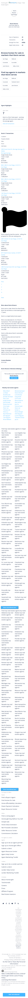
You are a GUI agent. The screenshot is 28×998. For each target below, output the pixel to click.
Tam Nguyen (6, 417)
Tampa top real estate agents (6, 518)
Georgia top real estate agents (7, 649)
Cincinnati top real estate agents (6, 571)
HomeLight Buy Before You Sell (12, 819)
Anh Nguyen (6, 415)
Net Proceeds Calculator (9, 828)
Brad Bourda (6, 395)
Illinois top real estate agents (20, 654)
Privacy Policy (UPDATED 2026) (14, 960)
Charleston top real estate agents (20, 571)
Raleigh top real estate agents (20, 518)
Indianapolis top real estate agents (20, 485)
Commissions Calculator (9, 833)
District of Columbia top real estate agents (6, 642)
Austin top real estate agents (6, 458)
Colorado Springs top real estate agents (21, 499)
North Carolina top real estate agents (20, 720)
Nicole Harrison (7, 404)
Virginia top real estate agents (6, 766)
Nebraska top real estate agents (19, 699)
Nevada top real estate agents (6, 705)
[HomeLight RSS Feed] (18, 903)
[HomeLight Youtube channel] (12, 903)
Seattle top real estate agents (6, 498)
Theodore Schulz (19, 417)
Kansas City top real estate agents (20, 536)
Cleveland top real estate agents (19, 564)
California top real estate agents (6, 627)
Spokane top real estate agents (7, 577)
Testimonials (5, 882)
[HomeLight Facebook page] (6, 903)
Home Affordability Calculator (11, 803)
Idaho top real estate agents (6, 654)
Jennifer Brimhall (8, 396)
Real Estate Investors (8, 894)
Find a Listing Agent (8, 816)
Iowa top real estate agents (19, 659)
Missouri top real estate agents (20, 691)
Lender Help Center (8, 870)
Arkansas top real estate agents (19, 620)
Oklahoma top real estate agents (6, 734)
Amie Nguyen (18, 414)
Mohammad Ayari (20, 391)
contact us (18, 948)
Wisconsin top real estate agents (19, 774)
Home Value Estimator (9, 825)
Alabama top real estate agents (7, 614)
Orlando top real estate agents (7, 523)
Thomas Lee (6, 410)
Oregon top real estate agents (20, 733)
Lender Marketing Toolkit (10, 873)
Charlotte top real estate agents (19, 459)
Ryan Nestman (7, 414)
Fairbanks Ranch (15, 82)
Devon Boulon (19, 393)
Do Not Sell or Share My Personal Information (14, 963)
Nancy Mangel (19, 412)
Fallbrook (13, 59)
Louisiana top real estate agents (6, 671)
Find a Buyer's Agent (8, 797)
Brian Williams (7, 419)
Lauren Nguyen (19, 415)
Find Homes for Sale (8, 800)
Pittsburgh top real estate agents (20, 585)
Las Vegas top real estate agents (6, 466)
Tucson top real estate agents (20, 530)
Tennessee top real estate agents (6, 755)
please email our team (18, 945)
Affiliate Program (7, 891)
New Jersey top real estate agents (6, 713)
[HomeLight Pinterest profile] (15, 903)
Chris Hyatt (6, 406)
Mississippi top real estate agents (6, 692)
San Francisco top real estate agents (6, 485)
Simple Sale (5, 822)
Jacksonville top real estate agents (20, 473)
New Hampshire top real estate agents (20, 706)
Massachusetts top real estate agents (20, 678)
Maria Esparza (19, 400)
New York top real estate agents (6, 435)
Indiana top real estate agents (6, 659)
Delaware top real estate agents (19, 634)
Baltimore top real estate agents (19, 543)
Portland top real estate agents (21, 491)
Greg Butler (18, 396)
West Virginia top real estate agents (7, 774)
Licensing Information (8, 980)
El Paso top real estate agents (6, 530)
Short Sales (5, 110)
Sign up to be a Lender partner (11, 864)
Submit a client (6, 848)
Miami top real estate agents (6, 512)
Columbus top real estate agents (6, 492)
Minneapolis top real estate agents (20, 578)
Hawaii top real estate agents (20, 649)
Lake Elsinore (6, 66)
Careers (4, 885)
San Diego (5, 59)
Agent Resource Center (9, 851)
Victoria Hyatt (18, 406)
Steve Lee (17, 408)
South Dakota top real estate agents (20, 748)
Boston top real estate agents (6, 542)
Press (3, 888)
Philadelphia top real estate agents (7, 473)
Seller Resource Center (9, 830)
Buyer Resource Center (9, 809)
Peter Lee (6, 408)
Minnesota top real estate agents (20, 685)
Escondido (14, 62)
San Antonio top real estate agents (7, 447)
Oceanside (5, 62)
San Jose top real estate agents (20, 556)
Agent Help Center (7, 854)
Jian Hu (17, 404)
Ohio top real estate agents (19, 726)
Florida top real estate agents (20, 640)
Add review (14, 377)
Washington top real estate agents (20, 525)
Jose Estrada (6, 402)
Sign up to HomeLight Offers (11, 846)
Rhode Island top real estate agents (20, 741)
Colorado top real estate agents (19, 627)
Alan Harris (18, 402)
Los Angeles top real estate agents (20, 435)
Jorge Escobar (7, 400)
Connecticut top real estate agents (6, 634)
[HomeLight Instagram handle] (9, 903)
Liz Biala (5, 393)
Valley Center (16, 66)
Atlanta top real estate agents (20, 479)
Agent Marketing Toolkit (9, 857)
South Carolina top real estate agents (6, 748)
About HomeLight (7, 880)
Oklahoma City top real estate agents (20, 513)
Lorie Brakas (18, 395)
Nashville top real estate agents (19, 466)
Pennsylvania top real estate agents (7, 741)
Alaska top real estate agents (20, 614)
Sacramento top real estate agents (7, 536)
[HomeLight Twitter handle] (3, 903)
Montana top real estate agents (5, 699)
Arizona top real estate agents (6, 619)
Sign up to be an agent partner (12, 843)
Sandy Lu (17, 410)
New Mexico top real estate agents (20, 713)
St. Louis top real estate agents (7, 563)
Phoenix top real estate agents (7, 453)
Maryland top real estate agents (6, 678)
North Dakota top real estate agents (6, 727)
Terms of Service (14, 958)
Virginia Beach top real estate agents (6, 557)
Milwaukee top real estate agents (6, 550)
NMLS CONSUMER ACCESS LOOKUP (13, 974)
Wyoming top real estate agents (6, 781)
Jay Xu (16, 419)
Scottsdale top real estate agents (20, 506)
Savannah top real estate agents (6, 599)
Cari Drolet (18, 398)
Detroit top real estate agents (6, 584)
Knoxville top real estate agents (5, 592)
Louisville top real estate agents (19, 550)
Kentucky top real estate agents (19, 665)
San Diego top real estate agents (19, 447)
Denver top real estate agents (6, 479)
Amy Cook (6, 398)
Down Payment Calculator (10, 806)
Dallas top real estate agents (20, 453)
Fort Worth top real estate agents (6, 506)
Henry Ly (5, 412)
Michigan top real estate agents (5, 685)
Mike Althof (6, 391)
